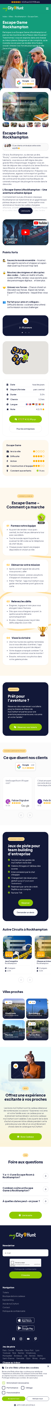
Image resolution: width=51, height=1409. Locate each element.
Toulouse (6, 1353)
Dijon (28, 1358)
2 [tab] (25, 332)
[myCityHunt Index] (15, 8)
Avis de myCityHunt (11, 1304)
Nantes (21, 1353)
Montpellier (7, 1356)
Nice (14, 1353)
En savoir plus (32, 1378)
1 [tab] (22, 332)
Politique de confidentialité (25, 1269)
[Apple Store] (25, 1320)
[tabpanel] (25, 323)
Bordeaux (18, 1356)
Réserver (25, 903)
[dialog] (25, 1386)
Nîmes (35, 1358)
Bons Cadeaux (27, 1136)
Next (30, 815)
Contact (6, 1307)
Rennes (32, 1356)
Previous (21, 815)
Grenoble (20, 1358)
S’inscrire (25, 1275)
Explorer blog (8, 1300)
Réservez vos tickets (27, 727)
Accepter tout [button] (13, 1398)
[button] (25, 1405)
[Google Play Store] (25, 1328)
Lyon (37, 1350)
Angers (43, 1358)
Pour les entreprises (25, 428)
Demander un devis (25, 912)
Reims (40, 1356)
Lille (25, 1356)
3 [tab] (29, 332)
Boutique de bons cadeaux (14, 1296)
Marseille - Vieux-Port (24, 1350)
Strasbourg (31, 1353)
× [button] (48, 1366)
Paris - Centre (8, 1350)
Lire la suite (25, 211)
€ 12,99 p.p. (27, 419)
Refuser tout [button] (38, 1398)
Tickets (6, 1292)
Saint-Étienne (8, 1358)
